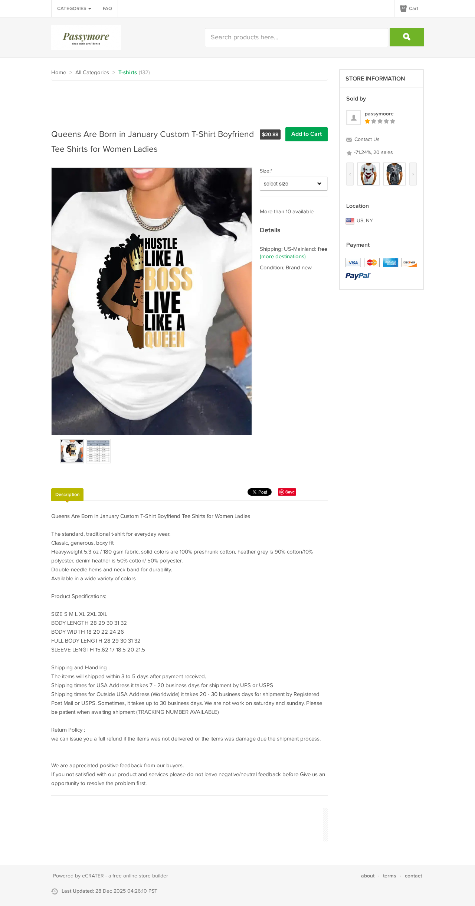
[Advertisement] (186, 101)
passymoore (379, 114)
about (367, 876)
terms (389, 876)
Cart (413, 9)
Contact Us (366, 139)
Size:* (266, 171)
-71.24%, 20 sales (373, 152)
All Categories (92, 72)
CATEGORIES (72, 9)
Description (67, 495)
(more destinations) (283, 256)
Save (290, 492)
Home (58, 72)
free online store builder (140, 876)
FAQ (107, 9)
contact (413, 876)
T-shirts (127, 72)
